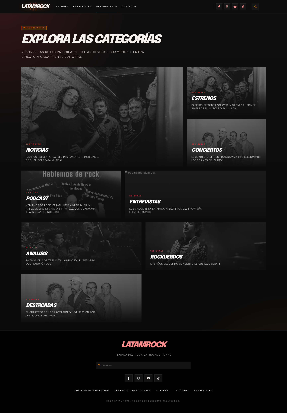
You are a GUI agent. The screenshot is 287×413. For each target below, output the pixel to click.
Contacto (129, 6)
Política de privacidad (91, 390)
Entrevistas (82, 6)
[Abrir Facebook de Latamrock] (219, 6)
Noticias (62, 6)
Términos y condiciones (132, 390)
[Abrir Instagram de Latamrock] (227, 6)
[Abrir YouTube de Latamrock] (235, 6)
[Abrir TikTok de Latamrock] (243, 6)
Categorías (104, 6)
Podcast (182, 390)
